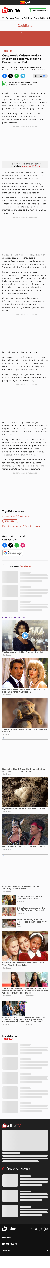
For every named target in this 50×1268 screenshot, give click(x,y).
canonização (10, 516)
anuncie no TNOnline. (31, 166)
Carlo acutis (25, 516)
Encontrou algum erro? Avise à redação (21, 526)
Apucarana (10, 18)
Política (42, 18)
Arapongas (19, 18)
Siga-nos (38, 76)
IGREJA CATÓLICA (10, 521)
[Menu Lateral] (3, 18)
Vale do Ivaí (28, 18)
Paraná (36, 18)
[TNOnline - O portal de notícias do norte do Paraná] (11, 10)
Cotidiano (25, 25)
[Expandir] (47, 1250)
